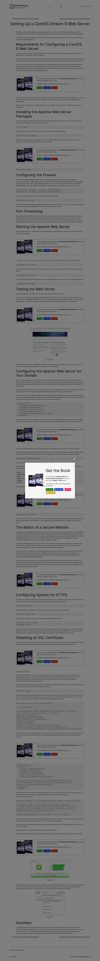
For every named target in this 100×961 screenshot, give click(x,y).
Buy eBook (60, 489)
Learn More (51, 492)
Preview (50, 489)
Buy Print (67, 489)
